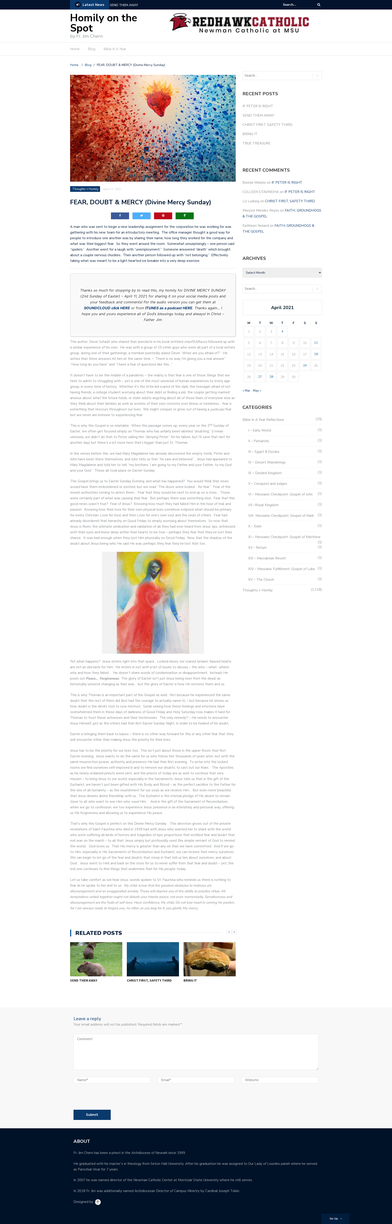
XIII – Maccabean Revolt (267, 558)
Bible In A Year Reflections (263, 419)
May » (257, 390)
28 (271, 377)
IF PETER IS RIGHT (258, 106)
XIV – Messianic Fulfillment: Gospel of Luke (281, 569)
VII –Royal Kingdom (263, 505)
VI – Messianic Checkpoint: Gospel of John (280, 494)
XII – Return (257, 547)
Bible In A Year (115, 49)
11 (316, 343)
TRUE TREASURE (196, 980)
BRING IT (133, 980)
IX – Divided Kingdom (265, 473)
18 (316, 354)
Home (75, 49)
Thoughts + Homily (85, 189)
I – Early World (259, 430)
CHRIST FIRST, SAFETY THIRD (92, 980)
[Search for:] (296, 5)
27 (260, 377)
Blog (91, 49)
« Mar (246, 390)
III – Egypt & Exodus (263, 451)
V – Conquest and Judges (267, 483)
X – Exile (255, 526)
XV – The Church (261, 579)
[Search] (318, 5)
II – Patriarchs (258, 441)
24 (305, 365)
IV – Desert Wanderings (267, 462)
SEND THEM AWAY (124, 5)
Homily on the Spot (103, 23)
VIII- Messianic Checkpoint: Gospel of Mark (281, 515)
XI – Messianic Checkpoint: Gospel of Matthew (284, 537)
